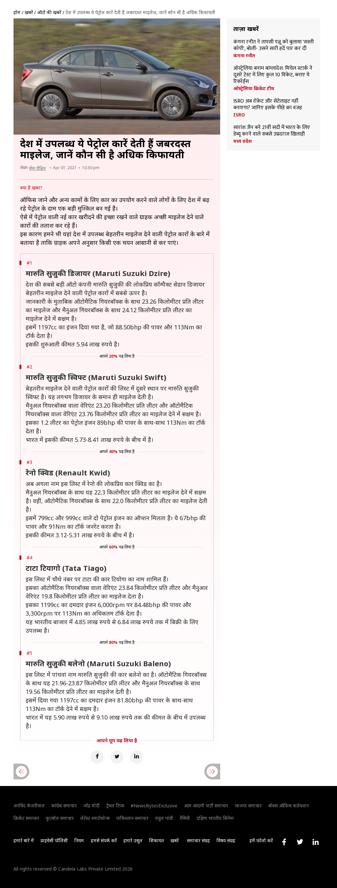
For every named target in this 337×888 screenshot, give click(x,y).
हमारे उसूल (133, 840)
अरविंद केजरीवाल (29, 805)
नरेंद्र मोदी (91, 805)
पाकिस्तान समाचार (132, 818)
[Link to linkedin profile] (316, 842)
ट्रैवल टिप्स (115, 805)
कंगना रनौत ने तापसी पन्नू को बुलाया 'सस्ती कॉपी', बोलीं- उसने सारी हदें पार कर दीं (273, 45)
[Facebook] (97, 757)
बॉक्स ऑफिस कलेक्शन (288, 805)
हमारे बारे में (23, 840)
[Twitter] (116, 757)
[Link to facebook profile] (284, 842)
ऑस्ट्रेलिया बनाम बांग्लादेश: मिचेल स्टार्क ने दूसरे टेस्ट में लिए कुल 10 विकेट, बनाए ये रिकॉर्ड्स (272, 75)
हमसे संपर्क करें (104, 840)
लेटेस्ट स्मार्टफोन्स (95, 818)
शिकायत (156, 840)
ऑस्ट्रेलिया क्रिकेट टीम (253, 88)
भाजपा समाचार (248, 805)
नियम (79, 840)
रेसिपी (185, 818)
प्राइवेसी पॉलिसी (54, 840)
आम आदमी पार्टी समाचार (206, 805)
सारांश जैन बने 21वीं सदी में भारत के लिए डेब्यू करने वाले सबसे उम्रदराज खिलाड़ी (271, 131)
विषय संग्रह (226, 840)
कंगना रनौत (244, 56)
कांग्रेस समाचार (64, 805)
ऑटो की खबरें (49, 12)
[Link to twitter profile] (300, 842)
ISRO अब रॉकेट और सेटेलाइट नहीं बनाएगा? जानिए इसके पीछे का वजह (267, 104)
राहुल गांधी (164, 818)
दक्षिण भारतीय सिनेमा (215, 818)
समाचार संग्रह (198, 840)
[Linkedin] (136, 757)
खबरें (29, 12)
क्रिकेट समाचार (26, 818)
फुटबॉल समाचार (60, 818)
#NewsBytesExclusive (154, 805)
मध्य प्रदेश (242, 141)
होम (16, 12)
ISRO (239, 115)
